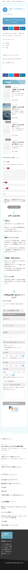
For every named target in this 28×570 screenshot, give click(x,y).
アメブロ (5, 474)
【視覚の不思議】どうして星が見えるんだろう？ (12, 495)
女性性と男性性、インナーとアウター (10, 525)
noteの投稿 (6, 501)
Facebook (6, 28)
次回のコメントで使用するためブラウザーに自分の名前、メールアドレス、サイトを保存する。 (14, 201)
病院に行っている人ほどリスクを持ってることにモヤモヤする (13, 507)
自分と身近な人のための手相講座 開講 (12, 446)
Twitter (12, 28)
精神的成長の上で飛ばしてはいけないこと (11, 483)
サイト (4, 193)
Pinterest (17, 28)
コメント (5, 168)
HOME (3, 1)
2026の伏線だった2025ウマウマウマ (9, 479)
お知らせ (8, 1)
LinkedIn (23, 28)
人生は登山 (3, 487)
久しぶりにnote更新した (6, 512)
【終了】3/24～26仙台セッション (10, 456)
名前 (4, 182)
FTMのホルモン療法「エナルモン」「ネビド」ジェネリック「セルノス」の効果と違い (13, 517)
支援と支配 (3, 491)
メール (4, 188)
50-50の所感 (4, 521)
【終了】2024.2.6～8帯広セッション (11, 467)
